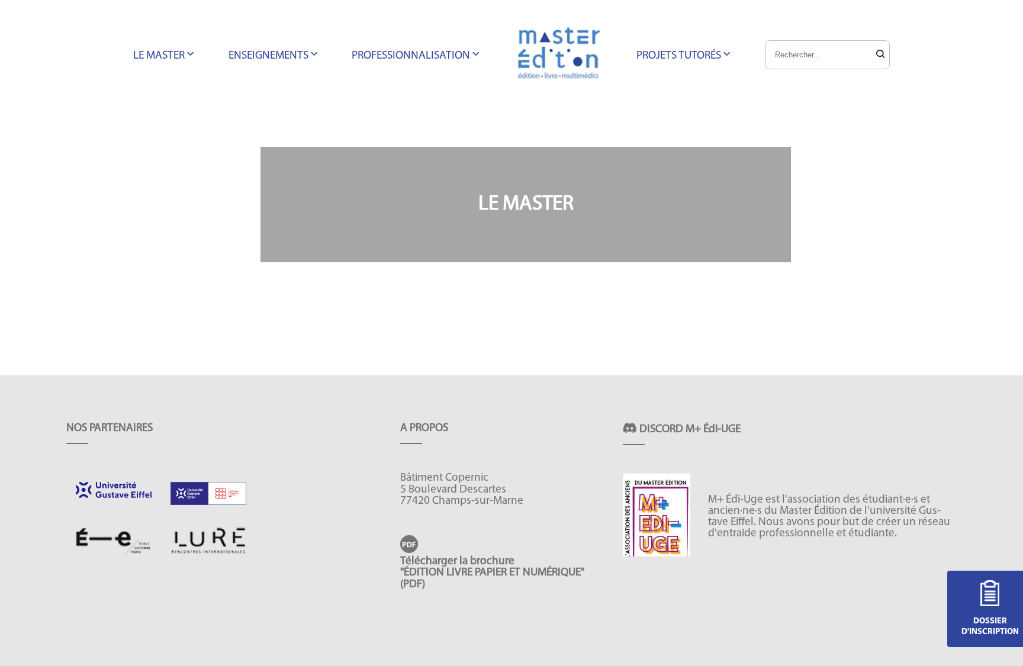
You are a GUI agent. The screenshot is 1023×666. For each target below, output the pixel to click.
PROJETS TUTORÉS (678, 56)
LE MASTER (159, 56)
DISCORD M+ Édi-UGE (689, 429)
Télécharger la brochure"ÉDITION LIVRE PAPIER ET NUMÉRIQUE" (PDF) (492, 573)
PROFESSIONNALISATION (411, 56)
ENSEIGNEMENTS (268, 56)
